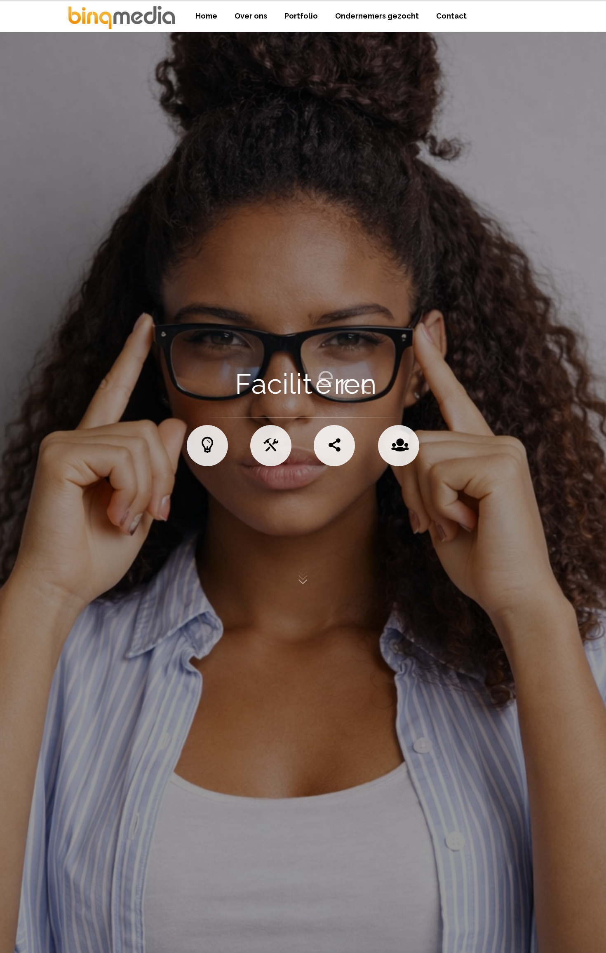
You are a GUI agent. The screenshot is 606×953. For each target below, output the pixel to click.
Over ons (251, 16)
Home (206, 16)
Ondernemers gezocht (377, 16)
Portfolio (301, 16)
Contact (451, 16)
